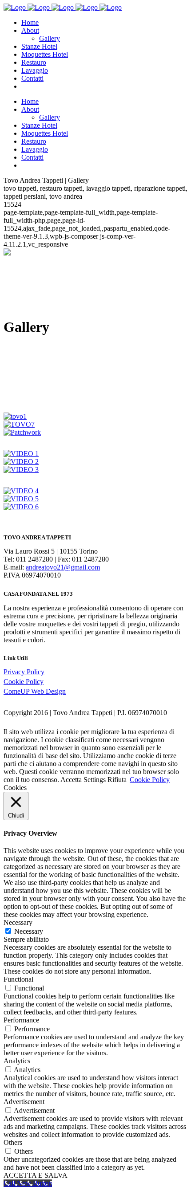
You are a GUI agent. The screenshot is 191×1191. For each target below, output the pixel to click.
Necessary (28, 931)
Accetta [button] (71, 779)
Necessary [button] (18, 922)
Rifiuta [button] (117, 779)
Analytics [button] (17, 1061)
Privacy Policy (24, 672)
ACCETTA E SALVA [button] (36, 1175)
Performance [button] (21, 1020)
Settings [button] (95, 779)
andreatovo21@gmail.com (63, 567)
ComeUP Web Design (35, 691)
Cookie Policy (24, 681)
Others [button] (13, 1142)
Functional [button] (18, 979)
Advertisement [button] (24, 1101)
